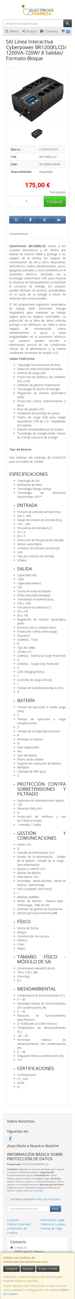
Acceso (31, 31)
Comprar (54, 201)
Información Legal (52, 1220)
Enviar (55, 1208)
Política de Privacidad (33, 1190)
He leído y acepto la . (36, 1199)
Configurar (11, 1268)
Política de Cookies (53, 1224)
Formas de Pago (51, 1228)
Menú (13, 31)
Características (18, 234)
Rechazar (28, 1268)
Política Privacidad (18, 1224)
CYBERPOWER (48, 149)
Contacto (51, 31)
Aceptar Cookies (47, 1268)
